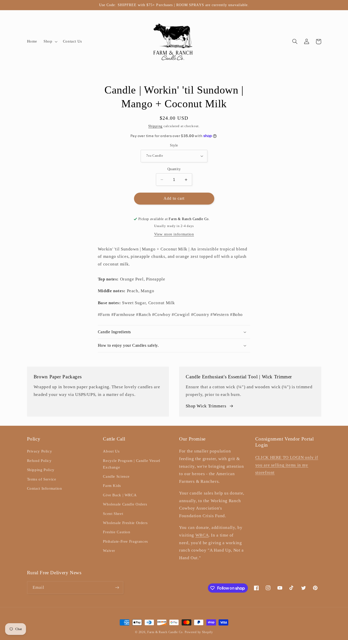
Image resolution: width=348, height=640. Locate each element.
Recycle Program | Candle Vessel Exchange (131, 464)
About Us (111, 451)
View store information (174, 234)
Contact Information (44, 488)
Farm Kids (112, 486)
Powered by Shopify (199, 632)
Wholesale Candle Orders (125, 504)
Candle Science (116, 476)
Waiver (109, 551)
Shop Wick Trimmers (206, 406)
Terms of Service (41, 479)
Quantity (174, 169)
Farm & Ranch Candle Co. (165, 632)
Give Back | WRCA (120, 495)
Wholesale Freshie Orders (125, 523)
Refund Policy (39, 461)
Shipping (155, 126)
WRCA (202, 535)
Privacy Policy (39, 451)
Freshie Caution (116, 532)
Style (174, 145)
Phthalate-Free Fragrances (125, 541)
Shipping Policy (41, 470)
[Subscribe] (117, 587)
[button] (50, 41)
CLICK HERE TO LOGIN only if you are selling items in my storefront (286, 465)
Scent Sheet (113, 514)
